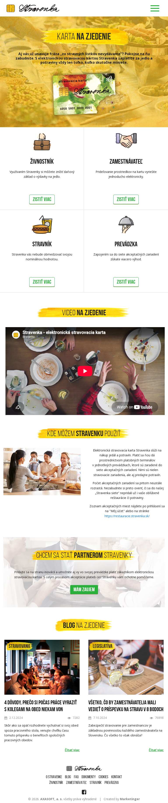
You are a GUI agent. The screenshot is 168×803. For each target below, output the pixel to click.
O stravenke (54, 777)
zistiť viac (42, 199)
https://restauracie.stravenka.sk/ (127, 516)
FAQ (76, 777)
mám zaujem (84, 589)
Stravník (42, 244)
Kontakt (116, 777)
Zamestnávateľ (126, 161)
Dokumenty (89, 777)
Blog (68, 777)
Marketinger (130, 799)
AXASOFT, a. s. (51, 799)
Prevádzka (126, 244)
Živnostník (42, 161)
